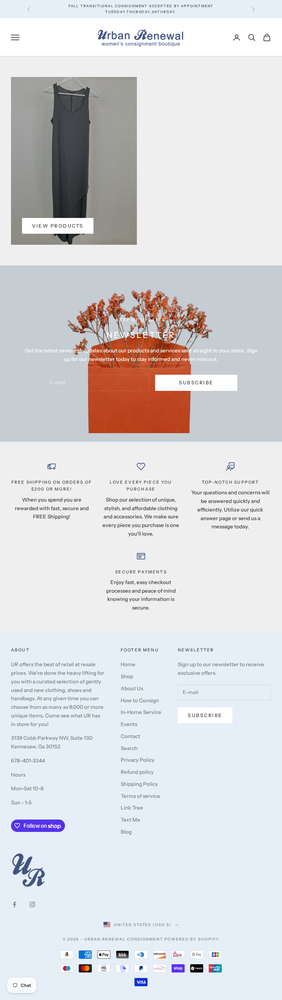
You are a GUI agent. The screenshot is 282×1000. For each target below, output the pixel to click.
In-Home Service (141, 712)
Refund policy (137, 772)
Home (128, 664)
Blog (126, 831)
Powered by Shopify (192, 939)
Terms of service (140, 796)
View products (58, 226)
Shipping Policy (139, 784)
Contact (130, 736)
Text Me (130, 819)
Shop (127, 676)
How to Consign (140, 700)
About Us (132, 688)
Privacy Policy (137, 760)
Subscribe (196, 383)
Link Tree (132, 807)
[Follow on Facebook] (14, 904)
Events (129, 724)
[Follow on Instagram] (32, 904)
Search (129, 748)
